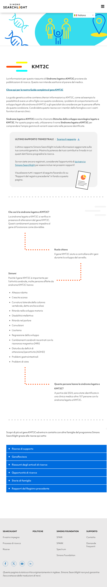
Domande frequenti (91, 545)
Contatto (90, 537)
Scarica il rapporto (66, 139)
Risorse (6, 549)
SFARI (59, 537)
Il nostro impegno (11, 537)
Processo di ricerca (12, 543)
